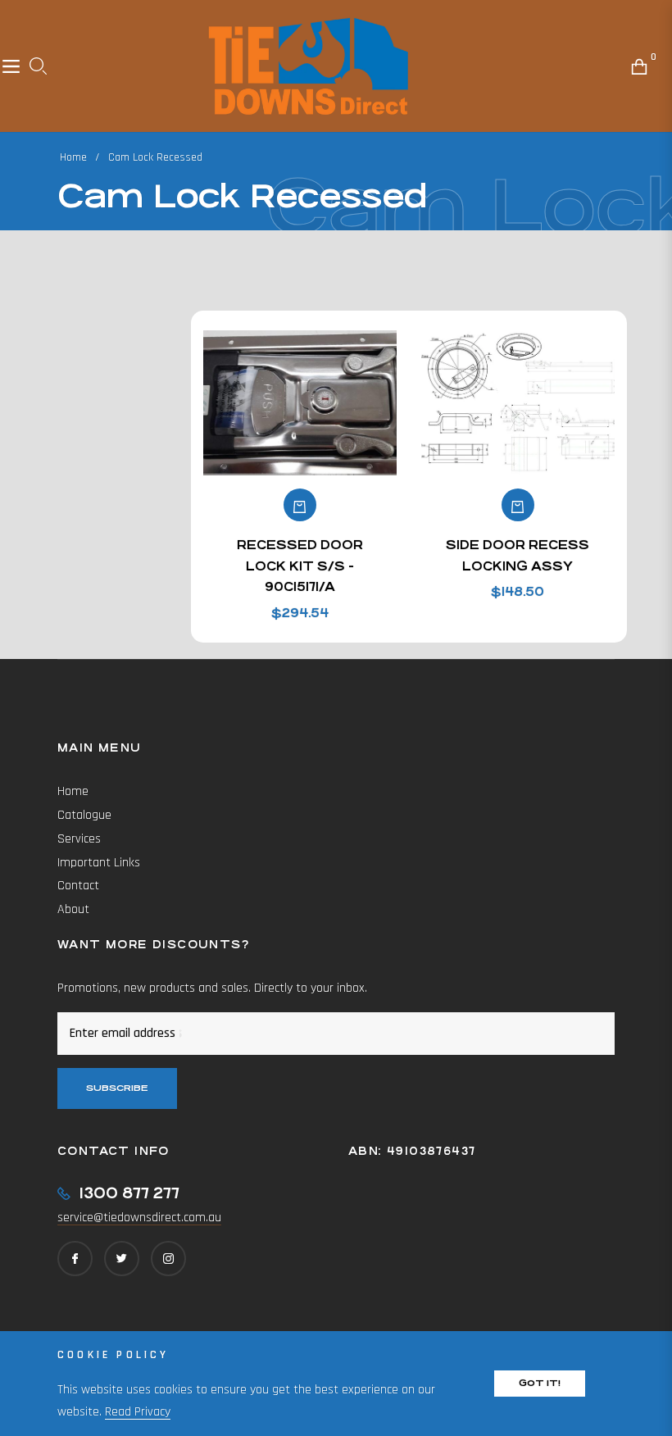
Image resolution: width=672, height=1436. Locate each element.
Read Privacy (137, 1411)
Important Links (98, 862)
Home (73, 157)
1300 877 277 (129, 1193)
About (73, 909)
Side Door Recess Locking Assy (517, 555)
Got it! (540, 1383)
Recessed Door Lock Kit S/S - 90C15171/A (300, 565)
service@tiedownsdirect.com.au (139, 1217)
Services (79, 839)
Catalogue (84, 815)
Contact (78, 885)
